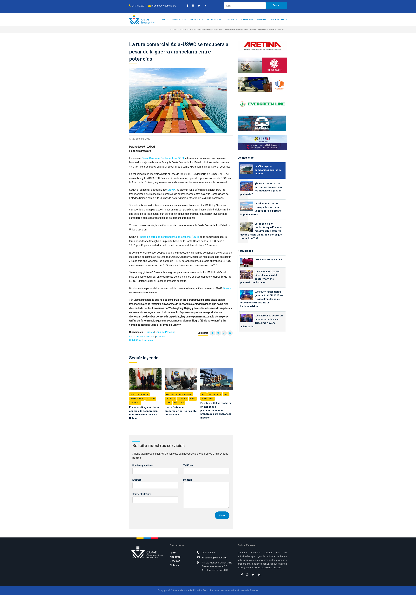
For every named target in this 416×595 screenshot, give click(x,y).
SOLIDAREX (179, 402)
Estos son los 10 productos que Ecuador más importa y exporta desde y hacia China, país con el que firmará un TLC (261, 231)
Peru (169, 402)
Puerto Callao (208, 398)
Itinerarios (247, 19)
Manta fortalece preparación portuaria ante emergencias (181, 410)
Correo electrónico (141, 494)
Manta (192, 398)
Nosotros (177, 19)
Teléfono (188, 465)
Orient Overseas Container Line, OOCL (163, 158)
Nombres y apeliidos (142, 465)
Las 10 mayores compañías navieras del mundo (268, 169)
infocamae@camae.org (214, 557)
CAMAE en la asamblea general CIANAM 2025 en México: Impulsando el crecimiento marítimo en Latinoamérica (261, 299)
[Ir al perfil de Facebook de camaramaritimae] (187, 5)
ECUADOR (151, 398)
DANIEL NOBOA (136, 398)
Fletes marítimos (146, 336)
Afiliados (195, 19)
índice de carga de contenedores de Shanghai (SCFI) (169, 237)
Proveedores (214, 19)
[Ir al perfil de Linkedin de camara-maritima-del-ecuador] (205, 5)
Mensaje (187, 480)
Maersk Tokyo (215, 394)
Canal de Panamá (165, 332)
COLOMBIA (170, 398)
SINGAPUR (135, 402)
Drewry (171, 190)
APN (203, 394)
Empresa (136, 480)
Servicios (175, 561)
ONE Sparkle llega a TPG (268, 259)
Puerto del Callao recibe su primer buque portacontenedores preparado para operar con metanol (216, 410)
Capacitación (277, 19)
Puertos (261, 19)
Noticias (229, 19)
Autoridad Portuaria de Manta (179, 394)
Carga (132, 336)
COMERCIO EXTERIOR (139, 394)
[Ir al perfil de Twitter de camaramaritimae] (199, 5)
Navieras (148, 340)
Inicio (165, 19)
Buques (190, 29)
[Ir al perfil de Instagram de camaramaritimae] (193, 5)
